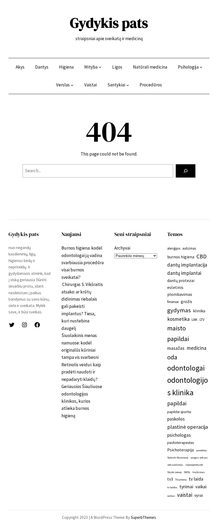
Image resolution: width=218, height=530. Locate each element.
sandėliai (201, 450)
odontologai (186, 368)
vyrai (198, 495)
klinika (199, 310)
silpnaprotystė (194, 464)
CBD (201, 256)
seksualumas (175, 464)
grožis (186, 301)
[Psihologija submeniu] (201, 67)
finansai (173, 301)
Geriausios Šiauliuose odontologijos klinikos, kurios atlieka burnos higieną (81, 401)
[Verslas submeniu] (72, 85)
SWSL (187, 472)
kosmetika (178, 319)
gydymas (179, 310)
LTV (202, 319)
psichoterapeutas (180, 442)
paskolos (176, 419)
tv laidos (172, 487)
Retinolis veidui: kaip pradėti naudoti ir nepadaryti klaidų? (81, 372)
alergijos (173, 248)
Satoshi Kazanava (177, 457)
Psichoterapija (180, 449)
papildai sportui (179, 411)
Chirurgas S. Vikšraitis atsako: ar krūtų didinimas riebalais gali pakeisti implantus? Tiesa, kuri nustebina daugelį (82, 306)
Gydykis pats (109, 23)
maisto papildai (178, 333)
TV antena (181, 479)
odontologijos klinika (187, 386)
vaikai (201, 487)
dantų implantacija (187, 265)
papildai (176, 403)
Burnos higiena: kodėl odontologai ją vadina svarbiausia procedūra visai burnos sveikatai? (82, 262)
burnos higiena (180, 256)
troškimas (198, 472)
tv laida (196, 479)
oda (172, 357)
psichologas (179, 435)
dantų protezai (180, 280)
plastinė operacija (187, 426)
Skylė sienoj (174, 472)
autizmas (189, 248)
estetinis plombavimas (179, 291)
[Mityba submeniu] (100, 67)
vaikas (171, 496)
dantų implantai (184, 273)
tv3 (170, 479)
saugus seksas (199, 457)
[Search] (185, 171)
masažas (176, 348)
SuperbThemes (143, 517)
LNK (195, 319)
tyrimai (186, 487)
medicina (196, 348)
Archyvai (122, 248)
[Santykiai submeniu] (127, 85)
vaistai (184, 494)
